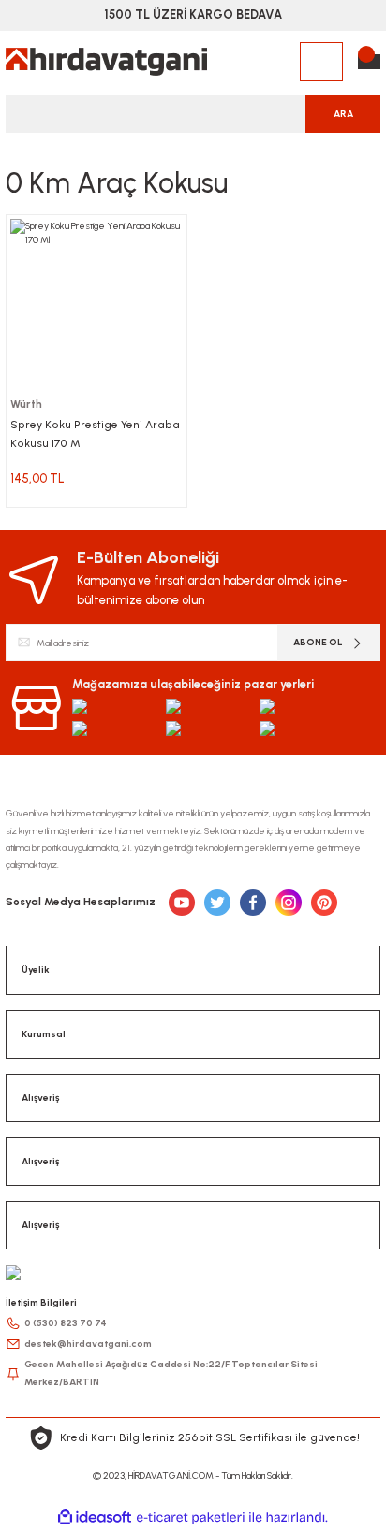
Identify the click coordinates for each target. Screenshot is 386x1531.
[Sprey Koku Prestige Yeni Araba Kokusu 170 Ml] (96, 305)
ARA (343, 114)
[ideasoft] (94, 1517)
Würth (26, 404)
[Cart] (369, 61)
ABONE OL (318, 642)
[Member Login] (321, 62)
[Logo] (106, 62)
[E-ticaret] (190, 1517)
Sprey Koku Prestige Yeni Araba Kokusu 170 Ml (95, 434)
